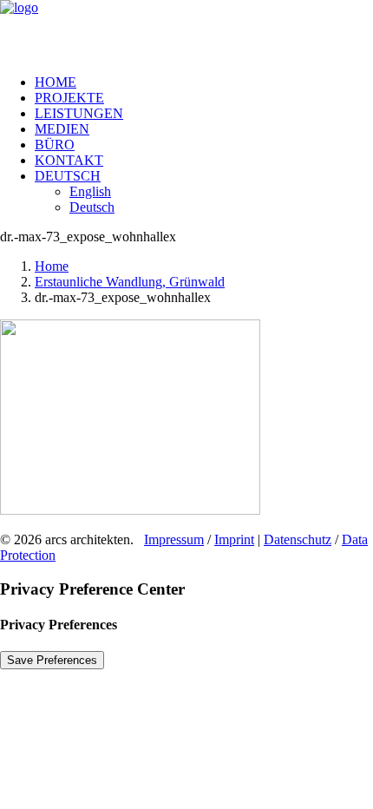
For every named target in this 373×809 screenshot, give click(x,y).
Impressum (174, 539)
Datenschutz (297, 539)
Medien (62, 129)
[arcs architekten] (186, 30)
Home (55, 82)
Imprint (234, 539)
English (90, 191)
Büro (55, 144)
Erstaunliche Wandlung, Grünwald (130, 281)
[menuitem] (204, 82)
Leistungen (79, 113)
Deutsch (68, 175)
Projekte (69, 97)
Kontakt (69, 160)
